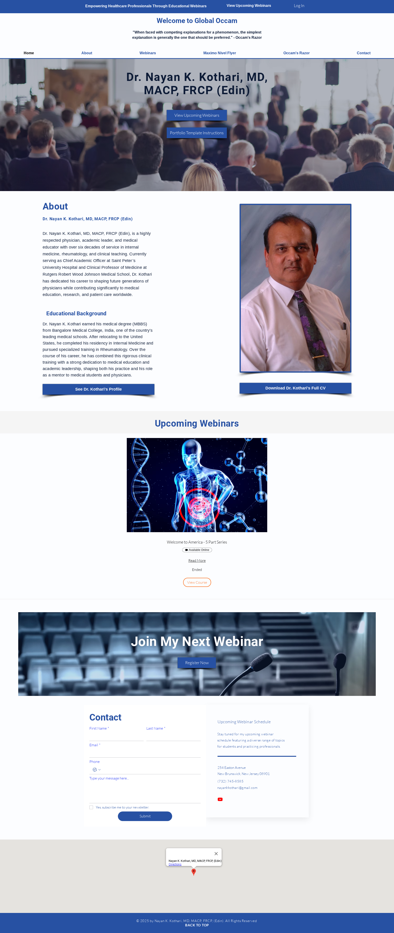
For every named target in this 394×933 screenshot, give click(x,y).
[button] (197, 582)
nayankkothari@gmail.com (237, 787)
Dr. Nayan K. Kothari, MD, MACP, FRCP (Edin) (197, 83)
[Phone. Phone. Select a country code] (96, 769)
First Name (99, 728)
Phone (94, 761)
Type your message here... (109, 778)
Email (94, 745)
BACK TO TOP (197, 925)
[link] (197, 542)
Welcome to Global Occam (197, 21)
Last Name (155, 728)
